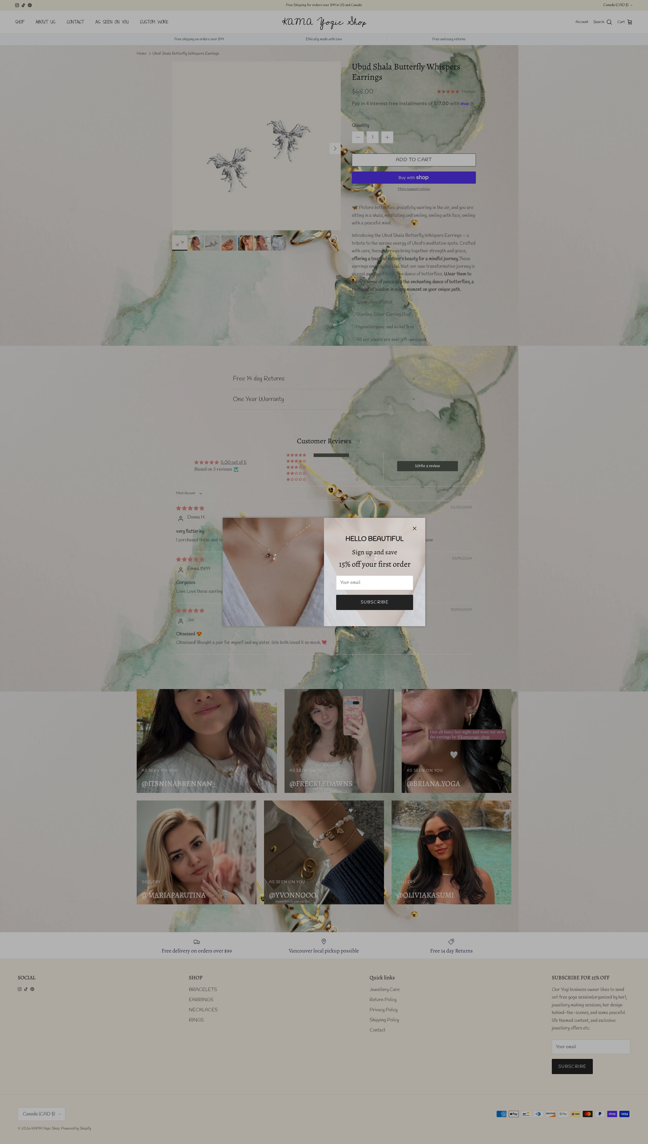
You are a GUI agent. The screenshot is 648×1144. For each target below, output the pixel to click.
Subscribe (375, 602)
